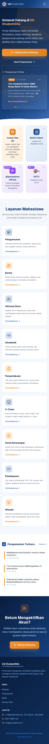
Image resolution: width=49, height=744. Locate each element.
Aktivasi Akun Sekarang (26, 52)
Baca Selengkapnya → (18, 101)
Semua (42, 544)
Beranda (5, 689)
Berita (4, 698)
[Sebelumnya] (5, 91)
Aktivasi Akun (7, 702)
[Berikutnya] (44, 91)
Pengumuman (7, 694)
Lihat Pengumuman (23, 62)
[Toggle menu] (44, 4)
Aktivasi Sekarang (26, 645)
